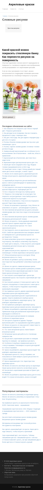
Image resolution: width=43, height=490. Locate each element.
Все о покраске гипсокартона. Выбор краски (19, 192)
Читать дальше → (9, 117)
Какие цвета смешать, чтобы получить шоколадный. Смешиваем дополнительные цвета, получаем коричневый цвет (21, 246)
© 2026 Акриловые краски (13, 461)
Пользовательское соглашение (23, 466)
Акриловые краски (21, 4)
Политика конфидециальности (14, 468)
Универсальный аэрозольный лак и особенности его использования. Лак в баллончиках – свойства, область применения (21, 153)
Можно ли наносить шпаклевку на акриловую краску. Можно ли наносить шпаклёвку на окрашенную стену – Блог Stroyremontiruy (21, 397)
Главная (5, 9)
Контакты (7, 466)
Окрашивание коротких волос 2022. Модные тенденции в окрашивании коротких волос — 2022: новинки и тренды (21, 411)
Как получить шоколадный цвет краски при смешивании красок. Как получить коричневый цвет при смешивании (21, 277)
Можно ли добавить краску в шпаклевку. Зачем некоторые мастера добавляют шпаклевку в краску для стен (21, 262)
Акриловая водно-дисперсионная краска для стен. (21, 162)
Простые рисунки (13, 28)
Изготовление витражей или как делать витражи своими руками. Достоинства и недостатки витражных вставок (21, 212)
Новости (13, 9)
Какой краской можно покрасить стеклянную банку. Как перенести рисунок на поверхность (20, 55)
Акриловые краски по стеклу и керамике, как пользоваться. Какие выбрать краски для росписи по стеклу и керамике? (20, 356)
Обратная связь (9, 472)
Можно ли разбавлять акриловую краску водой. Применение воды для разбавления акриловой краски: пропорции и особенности (20, 311)
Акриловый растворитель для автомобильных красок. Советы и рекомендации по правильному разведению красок (19, 183)
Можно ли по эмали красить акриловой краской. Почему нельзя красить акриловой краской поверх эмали (20, 176)
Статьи (21, 9)
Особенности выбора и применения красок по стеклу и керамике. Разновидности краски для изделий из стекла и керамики (21, 345)
